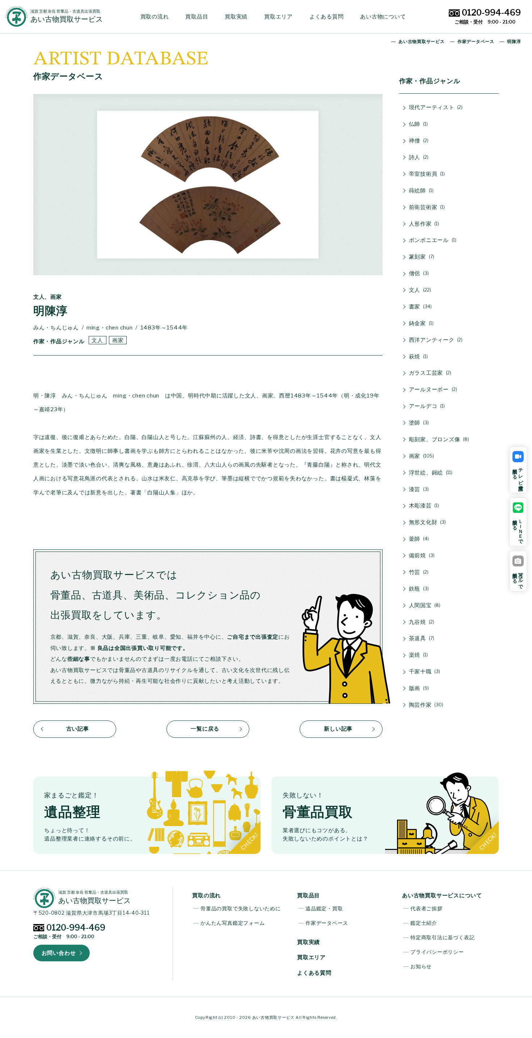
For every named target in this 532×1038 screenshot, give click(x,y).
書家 (419, 306)
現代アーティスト (435, 107)
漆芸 (418, 489)
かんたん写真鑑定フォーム (232, 923)
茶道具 (421, 638)
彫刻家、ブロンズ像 (438, 439)
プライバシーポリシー (437, 952)
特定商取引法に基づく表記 (442, 937)
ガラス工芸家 (429, 372)
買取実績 (236, 16)
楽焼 (417, 654)
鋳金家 (420, 323)
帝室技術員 (426, 173)
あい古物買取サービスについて (442, 895)
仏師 (417, 123)
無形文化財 (426, 522)
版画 (418, 688)
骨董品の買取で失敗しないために (240, 908)
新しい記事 (338, 728)
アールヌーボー (432, 389)
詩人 (418, 157)
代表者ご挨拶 (426, 908)
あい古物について (383, 16)
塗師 (418, 422)
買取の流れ (154, 16)
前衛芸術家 (426, 207)
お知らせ (421, 966)
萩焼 (417, 356)
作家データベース (326, 923)
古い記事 (77, 728)
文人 (97, 340)
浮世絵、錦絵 (430, 472)
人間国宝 (424, 605)
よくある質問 (326, 16)
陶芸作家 (425, 704)
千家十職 (424, 671)
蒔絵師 (420, 190)
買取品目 (196, 16)
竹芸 (418, 572)
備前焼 (421, 555)
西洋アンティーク (435, 339)
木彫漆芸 (423, 505)
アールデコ (426, 406)
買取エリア (278, 16)
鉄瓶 (418, 588)
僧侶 (418, 273)
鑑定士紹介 (423, 923)
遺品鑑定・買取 (324, 908)
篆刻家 (421, 256)
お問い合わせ (59, 952)
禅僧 (418, 140)
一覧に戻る (205, 728)
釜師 (418, 538)
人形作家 (423, 223)
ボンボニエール (432, 240)
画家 (118, 340)
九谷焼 (421, 621)
